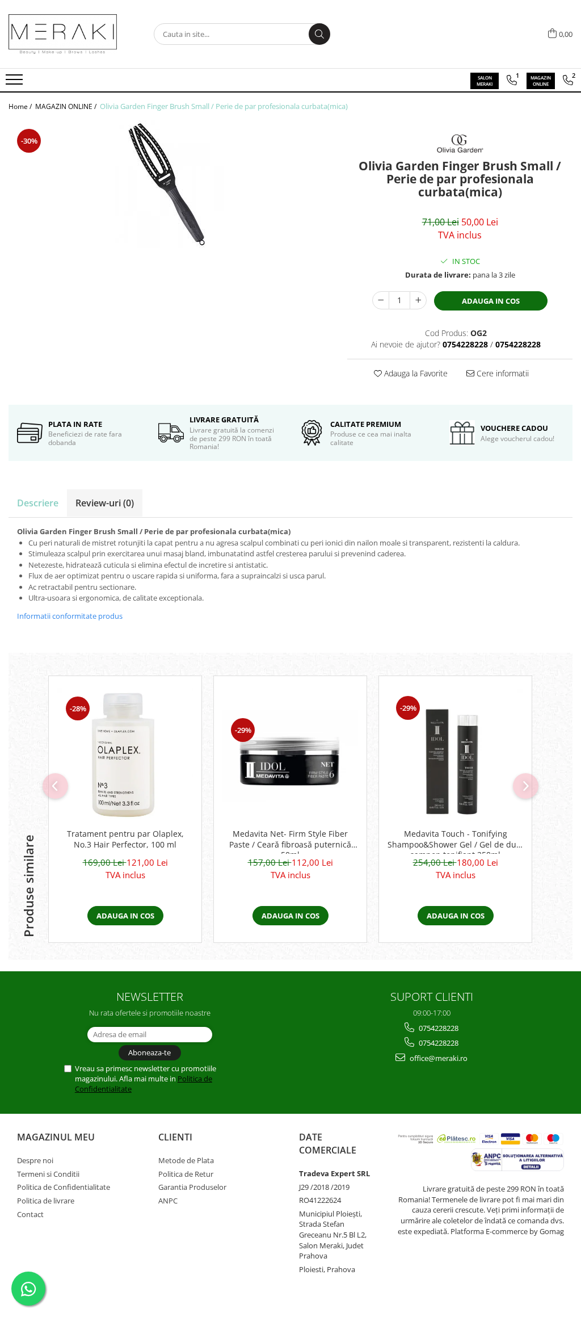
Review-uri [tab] (104, 503)
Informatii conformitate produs (70, 616)
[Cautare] (319, 34)
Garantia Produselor (192, 1187)
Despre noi (35, 1160)
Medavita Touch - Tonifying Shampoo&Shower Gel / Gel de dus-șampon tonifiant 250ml (455, 841)
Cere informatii (501, 373)
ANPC (168, 1201)
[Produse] (16, 82)
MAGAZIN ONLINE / (66, 106)
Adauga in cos (491, 301)
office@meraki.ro (438, 1058)
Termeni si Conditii (48, 1174)
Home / (21, 106)
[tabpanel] (169, 184)
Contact (30, 1214)
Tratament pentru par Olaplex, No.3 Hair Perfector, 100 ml (125, 839)
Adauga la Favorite (415, 373)
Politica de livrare (45, 1201)
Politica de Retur (185, 1174)
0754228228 (437, 1028)
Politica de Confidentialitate (63, 1187)
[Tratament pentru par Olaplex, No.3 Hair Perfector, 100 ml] (125, 755)
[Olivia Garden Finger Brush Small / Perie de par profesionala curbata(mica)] (169, 184)
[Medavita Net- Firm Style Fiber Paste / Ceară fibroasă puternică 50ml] (290, 756)
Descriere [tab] (37, 503)
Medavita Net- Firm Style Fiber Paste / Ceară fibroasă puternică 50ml (290, 841)
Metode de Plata (186, 1160)
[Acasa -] (65, 34)
